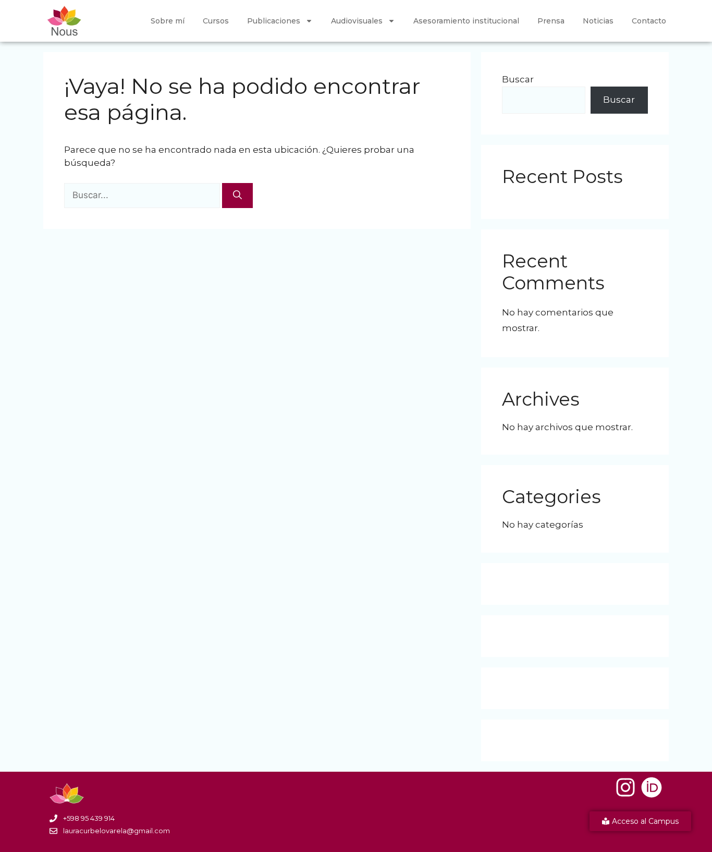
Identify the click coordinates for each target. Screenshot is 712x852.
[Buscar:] (143, 195)
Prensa (550, 21)
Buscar (518, 79)
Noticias (598, 21)
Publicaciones (273, 21)
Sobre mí (168, 21)
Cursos (216, 21)
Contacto (649, 21)
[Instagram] (625, 787)
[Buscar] (237, 195)
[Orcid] (651, 787)
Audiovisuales (357, 21)
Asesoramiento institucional (466, 21)
